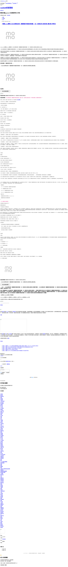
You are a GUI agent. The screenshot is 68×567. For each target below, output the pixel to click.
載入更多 (2, 367)
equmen (7, 311)
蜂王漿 (1, 448)
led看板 (1, 495)
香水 (1, 520)
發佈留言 (2, 373)
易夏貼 (1, 404)
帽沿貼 (1, 395)
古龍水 (1, 521)
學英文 (1, 341)
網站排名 (2, 474)
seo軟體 (1, 473)
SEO (1, 475)
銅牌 (1, 488)
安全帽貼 (18, 99)
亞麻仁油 (2, 447)
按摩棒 (1, 505)
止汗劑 (1, 407)
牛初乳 (1, 449)
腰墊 (1, 465)
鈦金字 (1, 494)
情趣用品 (2, 504)
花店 (1, 476)
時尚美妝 (8, 15)
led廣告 (1, 493)
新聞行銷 (2, 515)
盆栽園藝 (2, 458)
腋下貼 (1, 405)
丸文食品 (10, 333)
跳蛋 (1, 506)
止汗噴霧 (2, 408)
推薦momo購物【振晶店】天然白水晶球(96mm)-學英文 (11, 348)
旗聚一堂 (2, 411)
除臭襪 (1, 398)
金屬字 (1, 489)
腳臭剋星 (2, 396)
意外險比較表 (2, 454)
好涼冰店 (2, 402)
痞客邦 (7, 361)
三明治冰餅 (2, 401)
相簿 (3, 17)
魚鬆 (1, 314)
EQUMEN (2, 526)
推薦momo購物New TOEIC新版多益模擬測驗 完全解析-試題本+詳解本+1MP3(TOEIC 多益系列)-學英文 (20, 345)
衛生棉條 (2, 511)
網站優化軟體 (2, 472)
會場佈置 (2, 480)
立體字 (1, 487)
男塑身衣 (14, 311)
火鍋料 (1, 421)
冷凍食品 (2, 423)
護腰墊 (1, 466)
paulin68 (1, 355)
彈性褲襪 (2, 499)
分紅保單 (2, 455)
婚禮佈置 (2, 479)
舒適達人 (2, 512)
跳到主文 (2, 10)
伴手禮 (1, 415)
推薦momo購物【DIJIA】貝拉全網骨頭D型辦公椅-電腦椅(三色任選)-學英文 (15, 350)
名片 (3, 19)
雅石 (1, 459)
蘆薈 (1, 516)
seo (0, 514)
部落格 (3, 18)
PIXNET (26, 553)
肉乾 (1, 417)
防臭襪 (1, 434)
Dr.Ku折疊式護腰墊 (3, 461)
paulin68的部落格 (6, 8)
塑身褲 (1, 525)
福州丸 (1, 422)
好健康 (1, 445)
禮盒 (8, 338)
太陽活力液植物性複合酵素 (5, 468)
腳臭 (1, 397)
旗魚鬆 (44, 333)
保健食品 (2, 446)
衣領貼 (1, 428)
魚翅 (1, 424)
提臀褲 (1, 527)
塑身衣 (3, 311)
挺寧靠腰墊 (2, 462)
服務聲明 (43, 553)
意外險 (1, 453)
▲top (1, 365)
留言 (9, 361)
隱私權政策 (39, 553)
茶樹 (1, 519)
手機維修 (2, 508)
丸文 (6, 333)
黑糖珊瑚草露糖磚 (3, 471)
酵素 (1, 452)
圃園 (1, 522)
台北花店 (2, 481)
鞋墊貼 (1, 409)
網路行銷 (2, 513)
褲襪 (1, 498)
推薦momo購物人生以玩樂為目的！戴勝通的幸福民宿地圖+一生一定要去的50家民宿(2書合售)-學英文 (29, 23)
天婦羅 (1, 420)
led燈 (1, 492)
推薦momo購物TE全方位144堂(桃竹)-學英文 (10, 349)
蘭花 (1, 460)
